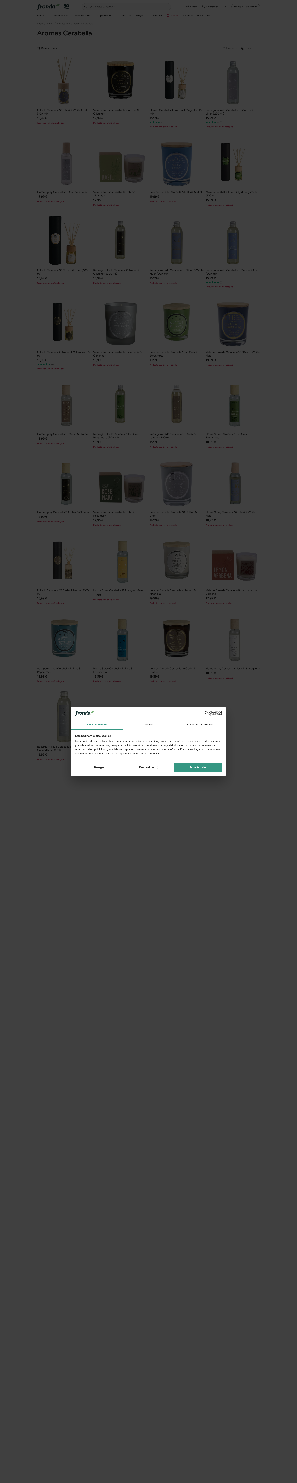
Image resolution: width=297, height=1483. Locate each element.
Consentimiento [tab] (97, 724)
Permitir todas (197, 767)
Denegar (99, 767)
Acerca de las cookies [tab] (200, 724)
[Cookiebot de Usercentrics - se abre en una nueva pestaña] (207, 713)
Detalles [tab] (148, 724)
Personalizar (146, 767)
